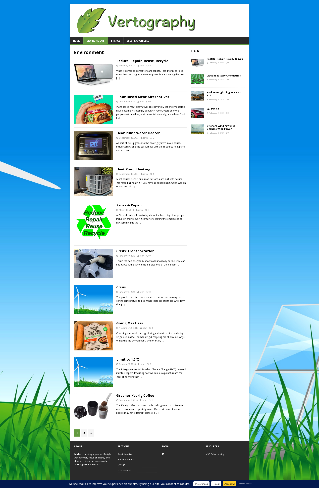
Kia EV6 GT (213, 109)
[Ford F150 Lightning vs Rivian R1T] (197, 99)
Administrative (125, 454)
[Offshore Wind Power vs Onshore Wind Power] (197, 132)
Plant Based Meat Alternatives (142, 97)
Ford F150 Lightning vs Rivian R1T (224, 94)
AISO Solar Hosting (215, 454)
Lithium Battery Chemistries (224, 75)
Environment (95, 40)
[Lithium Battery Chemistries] (197, 82)
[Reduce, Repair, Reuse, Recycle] (197, 65)
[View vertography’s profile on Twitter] (163, 453)
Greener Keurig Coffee (135, 395)
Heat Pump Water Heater (138, 133)
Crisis (121, 287)
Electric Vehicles (138, 40)
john (142, 65)
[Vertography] (136, 35)
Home (76, 40)
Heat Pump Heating (133, 169)
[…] (118, 78)
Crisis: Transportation (135, 251)
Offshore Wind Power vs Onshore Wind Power (221, 127)
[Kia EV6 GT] (197, 115)
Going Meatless (129, 323)
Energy (115, 40)
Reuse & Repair (129, 205)
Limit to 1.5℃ (127, 359)
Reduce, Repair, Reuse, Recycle (142, 61)
